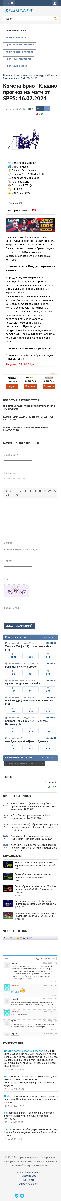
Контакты (28, 1180)
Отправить (50, 959)
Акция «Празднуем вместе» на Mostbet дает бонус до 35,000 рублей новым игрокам (35, 889)
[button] (6, 491)
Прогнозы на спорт (16, 66)
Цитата (30, 938)
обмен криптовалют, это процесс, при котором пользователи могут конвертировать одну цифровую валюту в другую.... (30, 1081)
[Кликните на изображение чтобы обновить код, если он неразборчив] (16, 596)
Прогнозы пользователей (20, 44)
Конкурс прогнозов (16, 37)
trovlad (14, 999)
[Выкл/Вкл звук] (37, 959)
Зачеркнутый (14, 938)
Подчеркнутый (11, 938)
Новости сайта (28, 1176)
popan (14, 963)
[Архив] (41, 959)
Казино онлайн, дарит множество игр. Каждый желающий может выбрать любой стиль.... (31, 1132)
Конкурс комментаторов (19, 51)
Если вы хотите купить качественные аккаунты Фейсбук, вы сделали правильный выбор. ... (31, 1099)
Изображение (24, 938)
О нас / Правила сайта (28, 1172)
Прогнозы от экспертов (18, 59)
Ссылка (21, 938)
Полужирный (4, 938)
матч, (23, 281)
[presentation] (6, 491)
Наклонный (8, 938)
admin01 (15, 985)
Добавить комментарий (19, 625)
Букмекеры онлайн (28, 1183)
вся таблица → (49, 757)
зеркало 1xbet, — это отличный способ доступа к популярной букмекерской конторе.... (29, 1115)
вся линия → (50, 637)
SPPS (30, 109)
